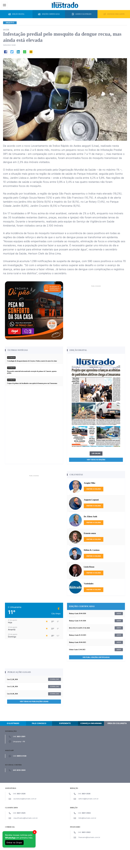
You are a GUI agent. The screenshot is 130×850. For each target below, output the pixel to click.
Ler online (96, 453)
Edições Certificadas (51, 14)
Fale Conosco (39, 723)
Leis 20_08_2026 (12, 694)
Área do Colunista (117, 723)
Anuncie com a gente (116, 14)
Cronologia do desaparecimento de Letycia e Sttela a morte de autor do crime (32, 361)
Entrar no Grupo (14, 842)
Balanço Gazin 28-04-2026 (77, 613)
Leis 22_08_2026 (12, 679)
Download (54, 679)
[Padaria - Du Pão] (34, 310)
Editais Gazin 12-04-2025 (77, 649)
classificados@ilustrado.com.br (25, 818)
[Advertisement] (96, 305)
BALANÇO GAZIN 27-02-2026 (79, 628)
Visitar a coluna (93, 489)
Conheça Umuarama (91, 723)
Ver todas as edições (96, 460)
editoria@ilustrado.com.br (88, 799)
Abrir (119, 613)
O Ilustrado (13, 723)
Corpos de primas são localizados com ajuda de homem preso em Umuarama (32, 383)
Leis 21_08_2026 (12, 686)
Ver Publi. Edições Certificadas (96, 657)
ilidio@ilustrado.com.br (87, 818)
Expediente (65, 723)
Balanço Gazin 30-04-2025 (77, 642)
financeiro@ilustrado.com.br (89, 837)
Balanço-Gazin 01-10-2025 (77, 635)
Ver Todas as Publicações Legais (34, 701)
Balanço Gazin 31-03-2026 (77, 621)
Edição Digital (18, 14)
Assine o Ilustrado (83, 14)
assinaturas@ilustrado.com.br (24, 799)
